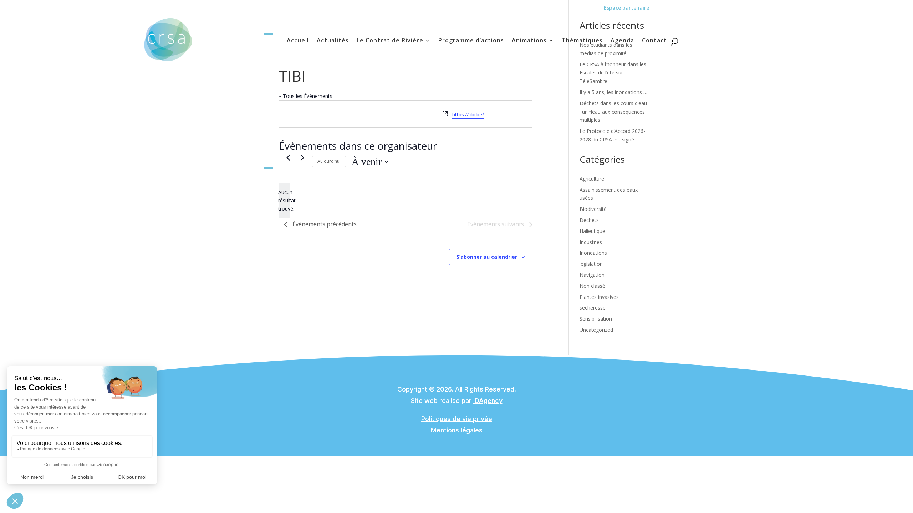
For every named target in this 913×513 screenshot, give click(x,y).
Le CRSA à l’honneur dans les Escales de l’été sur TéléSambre (613, 73)
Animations (529, 41)
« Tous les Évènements (305, 96)
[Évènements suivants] (302, 157)
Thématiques (582, 41)
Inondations (593, 252)
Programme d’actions (471, 41)
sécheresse (593, 307)
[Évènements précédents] (288, 157)
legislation (591, 263)
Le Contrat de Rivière (390, 41)
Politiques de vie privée (456, 419)
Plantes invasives (599, 297)
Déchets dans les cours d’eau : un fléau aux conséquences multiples (613, 112)
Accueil (298, 41)
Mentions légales (457, 430)
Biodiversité (593, 209)
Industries (591, 242)
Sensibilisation (596, 318)
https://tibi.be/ (468, 114)
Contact (654, 41)
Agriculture (592, 178)
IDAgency (488, 400)
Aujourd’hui (329, 161)
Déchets (589, 220)
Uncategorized (596, 329)
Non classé (592, 286)
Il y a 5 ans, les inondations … (613, 92)
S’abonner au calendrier (486, 256)
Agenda (622, 41)
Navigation (592, 274)
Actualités (333, 41)
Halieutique (592, 231)
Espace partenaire (626, 7)
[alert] (284, 200)
